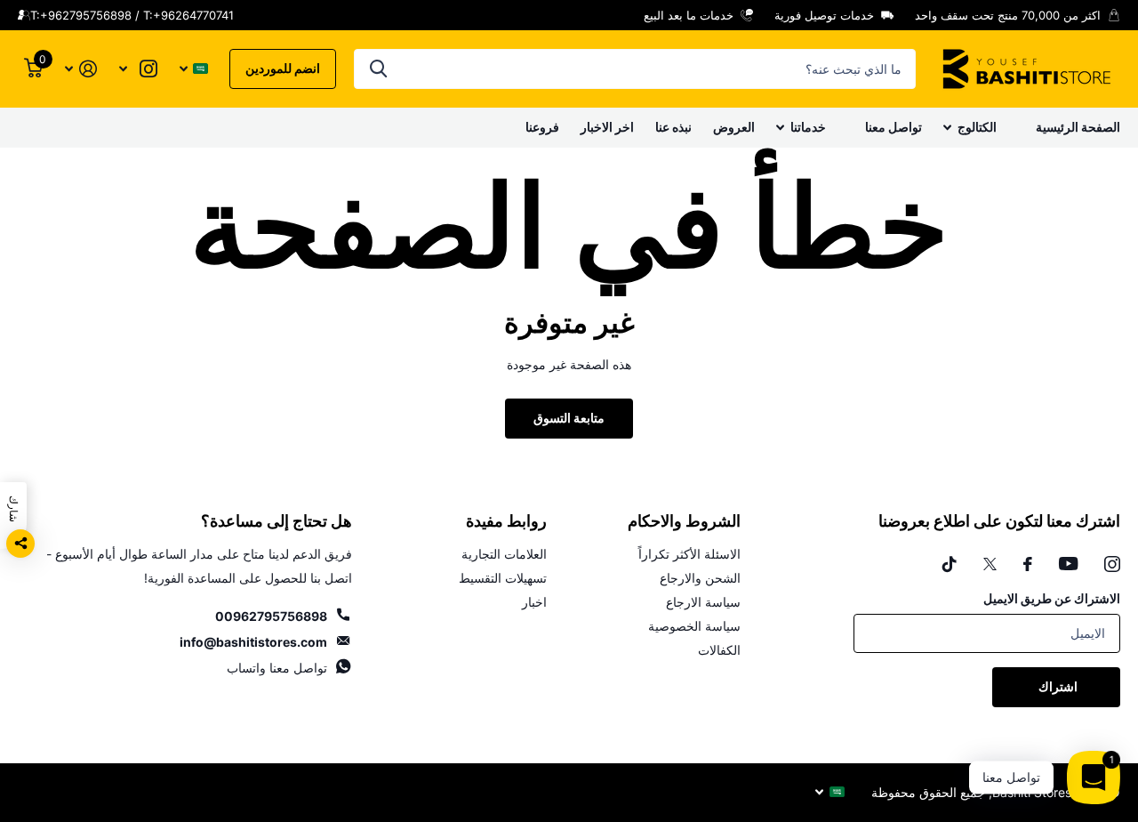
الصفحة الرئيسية (1078, 126)
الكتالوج (977, 126)
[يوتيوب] (1068, 563)
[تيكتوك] (949, 564)
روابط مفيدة (506, 521)
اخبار (534, 601)
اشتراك (1057, 686)
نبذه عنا (673, 126)
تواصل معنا (893, 126)
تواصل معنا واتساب (277, 667)
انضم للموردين (282, 68)
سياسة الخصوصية (694, 625)
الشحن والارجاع (700, 577)
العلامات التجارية (504, 553)
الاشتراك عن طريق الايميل (1051, 598)
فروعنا (542, 126)
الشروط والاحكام (684, 521)
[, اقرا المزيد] (137, 69)
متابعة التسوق (569, 417)
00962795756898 (271, 616)
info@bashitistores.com (253, 641)
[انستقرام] (1112, 564)
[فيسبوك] (1027, 564)
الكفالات (719, 649)
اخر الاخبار (607, 126)
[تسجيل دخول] (80, 69)
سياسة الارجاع (703, 601)
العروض (734, 126)
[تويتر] (990, 564)
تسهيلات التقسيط (503, 577)
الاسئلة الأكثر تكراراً (689, 553)
